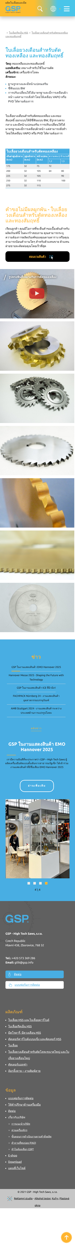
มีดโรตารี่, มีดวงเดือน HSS (24, 1032)
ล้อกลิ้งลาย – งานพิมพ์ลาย (24, 1071)
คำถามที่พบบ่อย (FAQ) (23, 1142)
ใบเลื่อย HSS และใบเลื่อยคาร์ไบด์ (28, 1020)
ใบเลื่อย (13, 1045)
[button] (28, 883)
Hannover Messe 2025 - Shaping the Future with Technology (36, 677)
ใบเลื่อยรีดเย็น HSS (18, 33)
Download (15, 1162)
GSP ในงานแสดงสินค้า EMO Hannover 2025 (36, 667)
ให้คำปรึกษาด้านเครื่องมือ (24, 1104)
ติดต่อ (17, 974)
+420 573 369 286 (23, 958)
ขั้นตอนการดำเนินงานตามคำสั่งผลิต (31, 1136)
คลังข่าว (36, 728)
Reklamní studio (23, 1198)
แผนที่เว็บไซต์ (16, 1168)
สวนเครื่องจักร (19, 1130)
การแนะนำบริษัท (20, 1123)
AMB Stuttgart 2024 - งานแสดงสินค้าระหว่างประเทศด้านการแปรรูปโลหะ (36, 710)
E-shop (12, 1155)
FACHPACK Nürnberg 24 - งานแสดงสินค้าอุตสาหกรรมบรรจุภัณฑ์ (36, 698)
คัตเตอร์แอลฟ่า (17, 1064)
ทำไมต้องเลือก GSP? (22, 1149)
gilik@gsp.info (24, 962)
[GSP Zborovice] (13, 9)
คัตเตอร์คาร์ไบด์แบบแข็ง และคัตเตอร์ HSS (34, 1039)
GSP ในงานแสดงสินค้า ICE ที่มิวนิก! (36, 687)
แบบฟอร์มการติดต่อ (27, 985)
